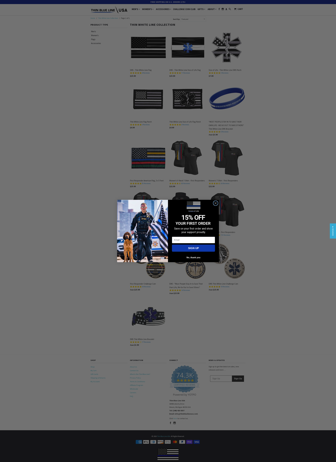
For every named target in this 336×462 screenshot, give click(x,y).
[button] (333, 231)
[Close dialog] (215, 203)
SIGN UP (193, 248)
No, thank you (193, 257)
